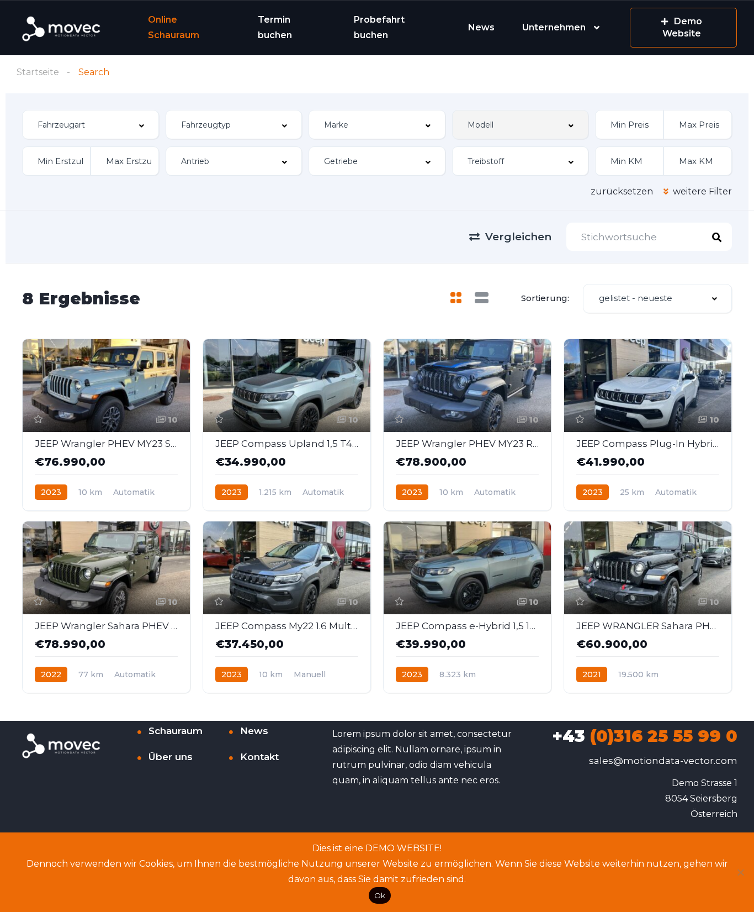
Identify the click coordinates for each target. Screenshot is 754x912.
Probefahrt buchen (379, 27)
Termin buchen (275, 27)
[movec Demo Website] (62, 28)
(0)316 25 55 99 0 (644, 736)
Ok (380, 895)
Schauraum (175, 730)
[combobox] (90, 124)
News (481, 27)
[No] (740, 872)
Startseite (38, 72)
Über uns (170, 756)
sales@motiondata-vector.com (663, 760)
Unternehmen (554, 27)
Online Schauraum (173, 27)
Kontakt (259, 756)
